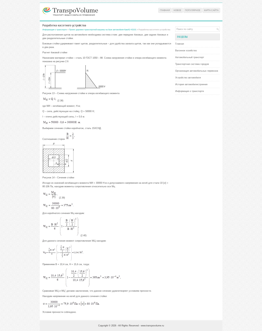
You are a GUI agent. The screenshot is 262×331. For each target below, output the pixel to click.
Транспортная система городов (192, 64)
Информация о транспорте (54, 30)
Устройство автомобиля (188, 77)
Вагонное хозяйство (186, 50)
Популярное (192, 10)
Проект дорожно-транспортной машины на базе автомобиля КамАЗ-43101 (102, 30)
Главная (165, 10)
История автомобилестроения (191, 84)
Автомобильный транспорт (189, 57)
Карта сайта (211, 10)
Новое (177, 10)
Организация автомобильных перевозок (196, 70)
